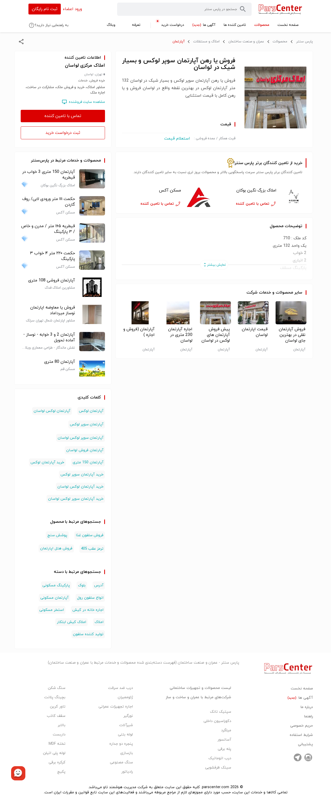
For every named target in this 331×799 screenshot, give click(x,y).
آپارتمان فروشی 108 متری (51, 280)
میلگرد (226, 730)
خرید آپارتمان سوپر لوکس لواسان (75, 499)
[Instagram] (308, 757)
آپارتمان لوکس (91, 411)
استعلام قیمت (177, 138)
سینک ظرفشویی (218, 767)
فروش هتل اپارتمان (56, 548)
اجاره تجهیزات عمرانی (116, 706)
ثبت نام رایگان (44, 9)
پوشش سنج (57, 535)
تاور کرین (57, 706)
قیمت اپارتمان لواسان (255, 332)
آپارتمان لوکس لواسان (52, 411)
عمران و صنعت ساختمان (246, 41)
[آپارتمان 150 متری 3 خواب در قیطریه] (92, 178)
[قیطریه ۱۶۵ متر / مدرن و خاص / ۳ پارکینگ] (92, 233)
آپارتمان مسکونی (54, 598)
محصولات (280, 41)
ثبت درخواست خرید (63, 133)
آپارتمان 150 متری (88, 462)
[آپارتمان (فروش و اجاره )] (139, 312)
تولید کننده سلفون (88, 634)
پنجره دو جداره (121, 744)
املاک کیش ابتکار (71, 622)
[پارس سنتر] (280, 9)
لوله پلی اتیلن (54, 753)
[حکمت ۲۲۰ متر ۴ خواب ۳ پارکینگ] (92, 260)
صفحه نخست (302, 688)
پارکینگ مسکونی (56, 585)
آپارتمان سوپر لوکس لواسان (81, 438)
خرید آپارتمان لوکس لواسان (80, 486)
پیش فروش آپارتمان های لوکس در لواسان (215, 334)
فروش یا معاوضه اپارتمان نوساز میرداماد (52, 310)
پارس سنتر (304, 41)
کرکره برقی (57, 762)
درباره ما (306, 707)
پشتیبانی (305, 744)
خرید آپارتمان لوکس (47, 462)
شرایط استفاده (301, 735)
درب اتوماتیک (219, 758)
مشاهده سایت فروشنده (87, 101)
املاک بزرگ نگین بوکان (256, 190)
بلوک (82, 585)
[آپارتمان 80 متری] (92, 368)
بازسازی (126, 753)
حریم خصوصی (301, 725)
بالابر (61, 725)
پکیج (61, 771)
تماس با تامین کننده (62, 116)
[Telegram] (298, 757)
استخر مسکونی (51, 610)
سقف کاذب (56, 716)
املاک (99, 622)
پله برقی (224, 749)
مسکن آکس (170, 190)
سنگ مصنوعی (121, 762)
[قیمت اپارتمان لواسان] (252, 312)
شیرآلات (126, 725)
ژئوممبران (125, 697)
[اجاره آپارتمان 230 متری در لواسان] (176, 312)
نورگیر (128, 716)
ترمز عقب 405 (92, 548)
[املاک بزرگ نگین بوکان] (293, 197)
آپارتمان (178, 41)
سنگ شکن (56, 688)
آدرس (98, 585)
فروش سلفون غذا (89, 535)
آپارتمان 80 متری (59, 362)
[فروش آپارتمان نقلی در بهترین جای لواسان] (289, 312)
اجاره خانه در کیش (87, 610)
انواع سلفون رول (90, 598)
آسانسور (224, 739)
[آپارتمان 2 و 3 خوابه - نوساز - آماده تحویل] (92, 341)
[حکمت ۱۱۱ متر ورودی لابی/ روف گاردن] (92, 206)
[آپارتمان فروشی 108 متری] (92, 287)
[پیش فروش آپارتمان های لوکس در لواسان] (214, 312)
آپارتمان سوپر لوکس (86, 424)
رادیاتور (127, 771)
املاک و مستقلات (206, 41)
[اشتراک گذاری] (21, 42)
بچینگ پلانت (54, 697)
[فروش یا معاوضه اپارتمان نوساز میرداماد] (92, 314)
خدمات (265, 292)
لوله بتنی (125, 734)
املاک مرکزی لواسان (85, 65)
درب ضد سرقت (120, 688)
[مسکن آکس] (198, 197)
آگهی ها (300, 698)
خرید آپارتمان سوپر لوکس (82, 474)
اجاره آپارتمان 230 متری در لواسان (180, 334)
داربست (59, 734)
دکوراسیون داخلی (217, 721)
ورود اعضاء (72, 9)
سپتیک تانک (220, 712)
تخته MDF (57, 744)
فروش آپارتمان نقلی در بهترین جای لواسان (292, 334)
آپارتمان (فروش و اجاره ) (139, 332)
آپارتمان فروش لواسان (84, 450)
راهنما (308, 716)
